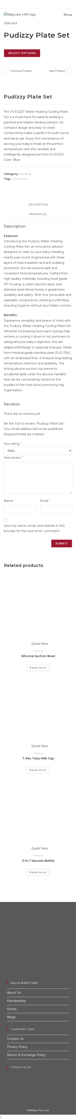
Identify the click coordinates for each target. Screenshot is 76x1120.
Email (45, 501)
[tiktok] (8, 1086)
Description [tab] (38, 204)
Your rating (13, 444)
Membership (16, 1001)
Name (10, 501)
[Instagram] (8, 1081)
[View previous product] (7, 71)
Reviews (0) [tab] (38, 214)
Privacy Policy (17, 1047)
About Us (14, 992)
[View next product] (69, 71)
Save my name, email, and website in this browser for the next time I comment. (34, 528)
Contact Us (15, 1039)
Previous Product (21, 70)
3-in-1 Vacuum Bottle (38, 861)
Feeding (25, 173)
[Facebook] (8, 1075)
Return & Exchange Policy (26, 1055)
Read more (38, 667)
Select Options (22, 53)
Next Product (57, 70)
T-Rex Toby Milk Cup (38, 758)
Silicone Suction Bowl (38, 656)
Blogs (11, 1017)
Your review (13, 457)
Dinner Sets (19, 178)
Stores (11, 1009)
